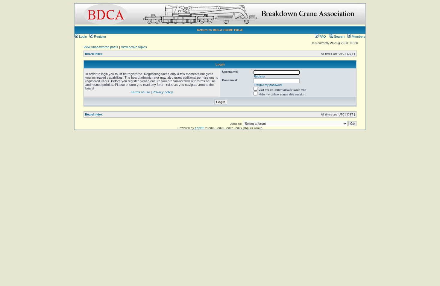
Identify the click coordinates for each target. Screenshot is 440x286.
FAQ (322, 36)
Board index (94, 53)
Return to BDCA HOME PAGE (220, 30)
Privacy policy (163, 92)
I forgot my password (268, 84)
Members (358, 36)
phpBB (199, 128)
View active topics (134, 47)
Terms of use (140, 92)
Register (99, 36)
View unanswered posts (101, 47)
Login (82, 36)
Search (339, 36)
